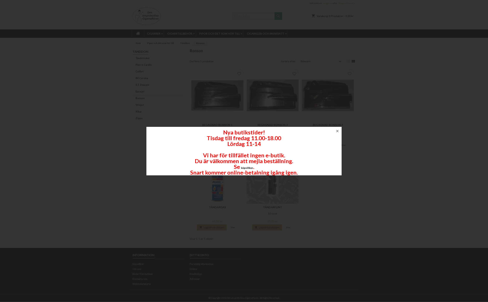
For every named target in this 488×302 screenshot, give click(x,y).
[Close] (337, 131)
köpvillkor (247, 167)
